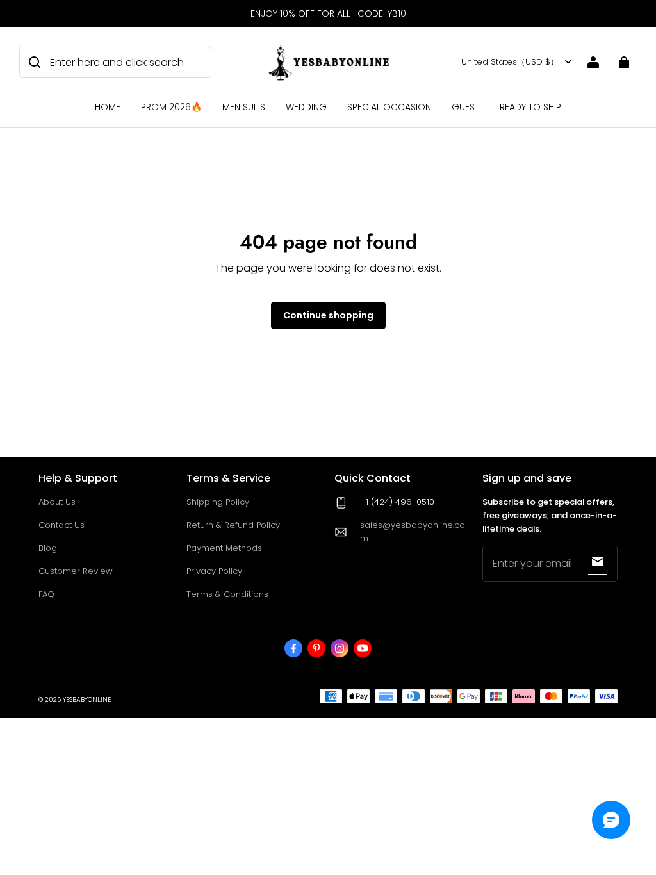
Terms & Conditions (227, 594)
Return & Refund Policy (233, 525)
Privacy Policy (214, 571)
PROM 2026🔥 (171, 107)
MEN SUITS (243, 107)
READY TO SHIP (530, 107)
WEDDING (306, 107)
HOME (107, 107)
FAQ (46, 594)
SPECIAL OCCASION (389, 107)
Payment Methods (224, 548)
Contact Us (61, 525)
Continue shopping (328, 315)
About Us (57, 502)
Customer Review (75, 571)
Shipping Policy (217, 502)
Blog (47, 548)
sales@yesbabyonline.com (412, 531)
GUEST (465, 107)
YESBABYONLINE (87, 700)
